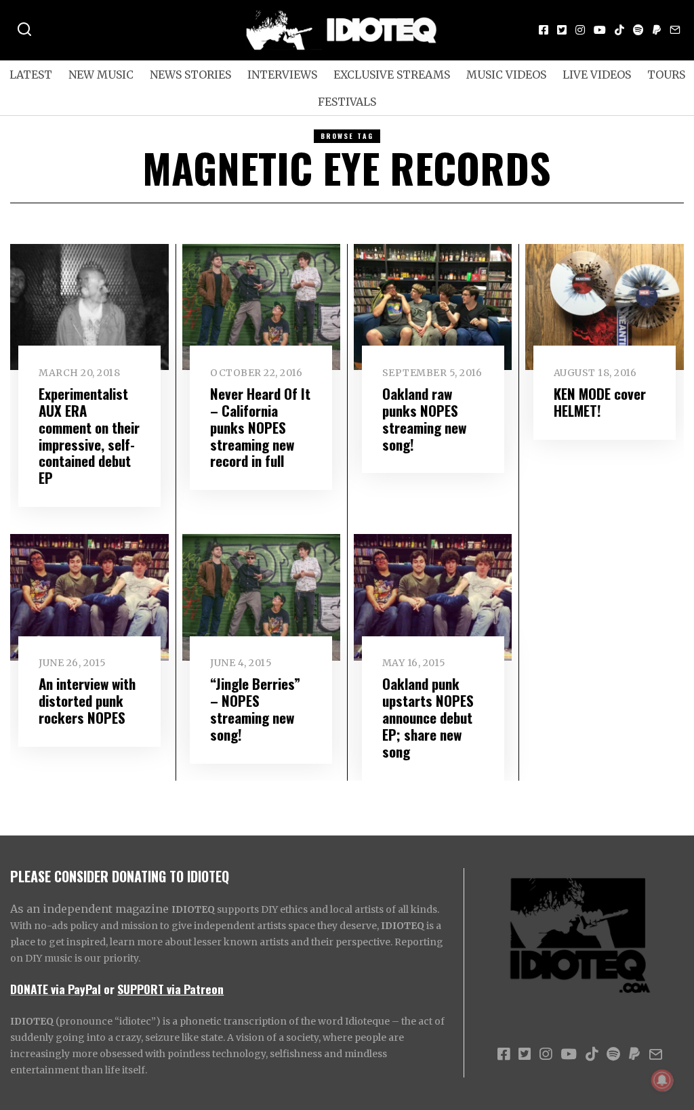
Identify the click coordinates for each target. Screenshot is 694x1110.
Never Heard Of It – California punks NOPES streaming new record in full (260, 427)
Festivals (347, 101)
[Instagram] (580, 30)
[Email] (675, 30)
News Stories (190, 74)
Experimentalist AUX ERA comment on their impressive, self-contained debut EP (89, 436)
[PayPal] (656, 30)
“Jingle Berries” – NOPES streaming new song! (255, 709)
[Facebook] (543, 30)
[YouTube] (599, 30)
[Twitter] (562, 30)
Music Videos (506, 74)
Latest (30, 74)
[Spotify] (638, 30)
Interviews (282, 74)
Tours (666, 74)
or (109, 989)
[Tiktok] (619, 30)
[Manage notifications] (662, 1080)
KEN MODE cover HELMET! (600, 402)
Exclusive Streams (391, 74)
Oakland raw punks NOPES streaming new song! (424, 419)
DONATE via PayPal (55, 989)
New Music (101, 74)
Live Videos (597, 74)
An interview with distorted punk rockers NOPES (87, 700)
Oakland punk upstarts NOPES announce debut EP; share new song (428, 717)
